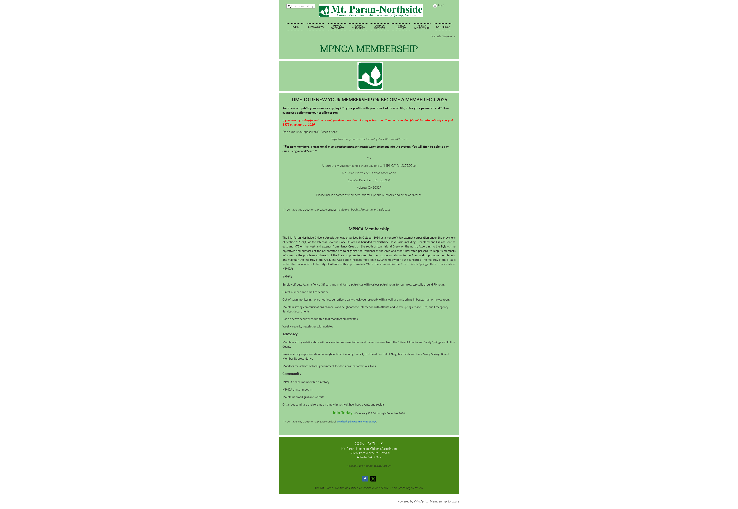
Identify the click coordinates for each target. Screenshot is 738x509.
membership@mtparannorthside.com (352, 146)
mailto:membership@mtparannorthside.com (363, 209)
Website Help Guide (443, 36)
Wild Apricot (421, 501)
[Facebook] (365, 479)
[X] (373, 479)
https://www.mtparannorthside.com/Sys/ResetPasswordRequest (369, 139)
